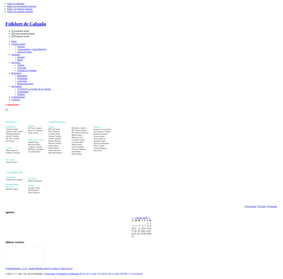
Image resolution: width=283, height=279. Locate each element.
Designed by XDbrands (68, 274)
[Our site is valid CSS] (90, 274)
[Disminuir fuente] (20, 36)
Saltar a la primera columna (19, 9)
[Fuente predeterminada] (23, 33)
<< (133, 218)
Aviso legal (50, 274)
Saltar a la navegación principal (21, 6)
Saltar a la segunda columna (20, 11)
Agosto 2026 (141, 218)
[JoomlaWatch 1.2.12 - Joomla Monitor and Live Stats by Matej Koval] (39, 268)
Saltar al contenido (15, 3)
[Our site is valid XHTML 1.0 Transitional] (122, 274)
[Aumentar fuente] (20, 31)
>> (148, 218)
